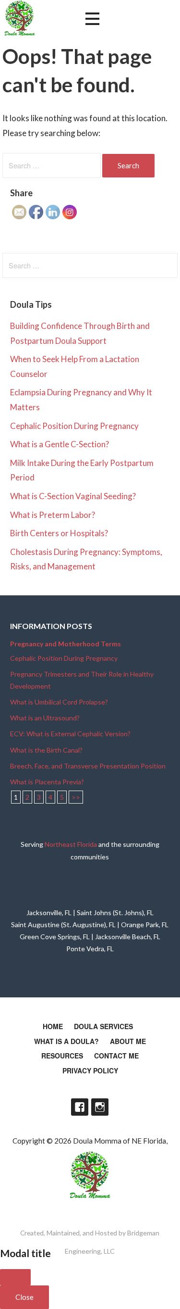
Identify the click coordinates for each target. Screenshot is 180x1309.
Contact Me (116, 1055)
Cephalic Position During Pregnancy (74, 426)
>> (76, 797)
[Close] (15, 1277)
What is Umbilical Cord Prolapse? (59, 702)
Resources (62, 1055)
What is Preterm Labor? (52, 515)
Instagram (99, 1107)
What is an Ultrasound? (45, 718)
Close (24, 1297)
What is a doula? (66, 1041)
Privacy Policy (90, 1070)
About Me (128, 1041)
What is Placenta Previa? (47, 782)
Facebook (79, 1107)
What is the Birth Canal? (46, 750)
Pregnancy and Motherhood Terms (65, 644)
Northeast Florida (71, 844)
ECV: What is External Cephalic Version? (70, 734)
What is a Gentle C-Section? (59, 444)
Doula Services (103, 1026)
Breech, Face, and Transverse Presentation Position (88, 766)
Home (53, 1026)
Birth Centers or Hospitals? (59, 533)
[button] (92, 19)
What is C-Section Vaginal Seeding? (73, 496)
